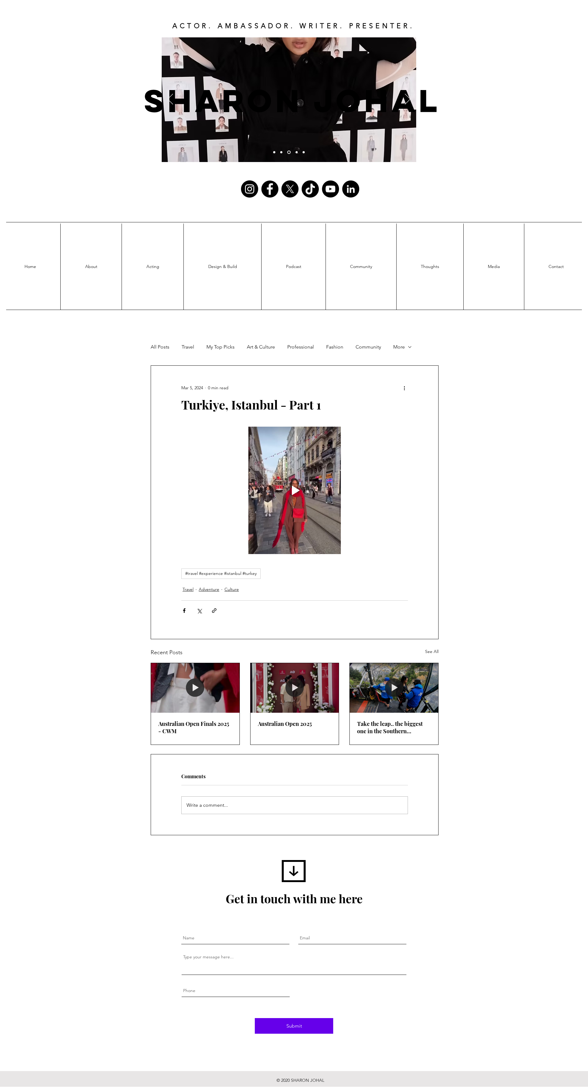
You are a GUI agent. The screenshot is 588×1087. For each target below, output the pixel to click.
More (399, 347)
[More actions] (404, 387)
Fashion (334, 347)
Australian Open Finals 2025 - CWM (193, 727)
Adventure (209, 589)
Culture (231, 589)
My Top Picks (220, 347)
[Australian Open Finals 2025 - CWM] (195, 688)
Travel (188, 347)
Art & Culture (261, 347)
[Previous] (170, 99)
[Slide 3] (289, 152)
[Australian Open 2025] (295, 688)
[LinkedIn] (350, 189)
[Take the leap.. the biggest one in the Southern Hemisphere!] (394, 688)
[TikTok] (310, 189)
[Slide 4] (274, 152)
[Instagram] (249, 189)
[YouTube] (330, 189)
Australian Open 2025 (285, 723)
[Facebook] (269, 189)
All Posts (160, 347)
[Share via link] (214, 610)
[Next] (407, 99)
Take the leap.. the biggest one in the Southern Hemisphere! (390, 727)
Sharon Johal (292, 101)
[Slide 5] (281, 152)
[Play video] (294, 490)
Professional (300, 347)
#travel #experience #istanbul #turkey (221, 573)
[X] (290, 189)
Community (368, 347)
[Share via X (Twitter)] (199, 610)
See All (432, 651)
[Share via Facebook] (184, 610)
